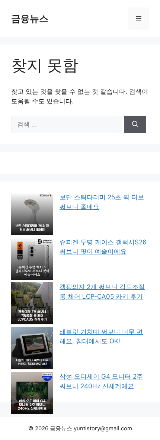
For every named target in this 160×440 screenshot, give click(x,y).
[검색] (135, 125)
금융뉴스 (29, 18)
